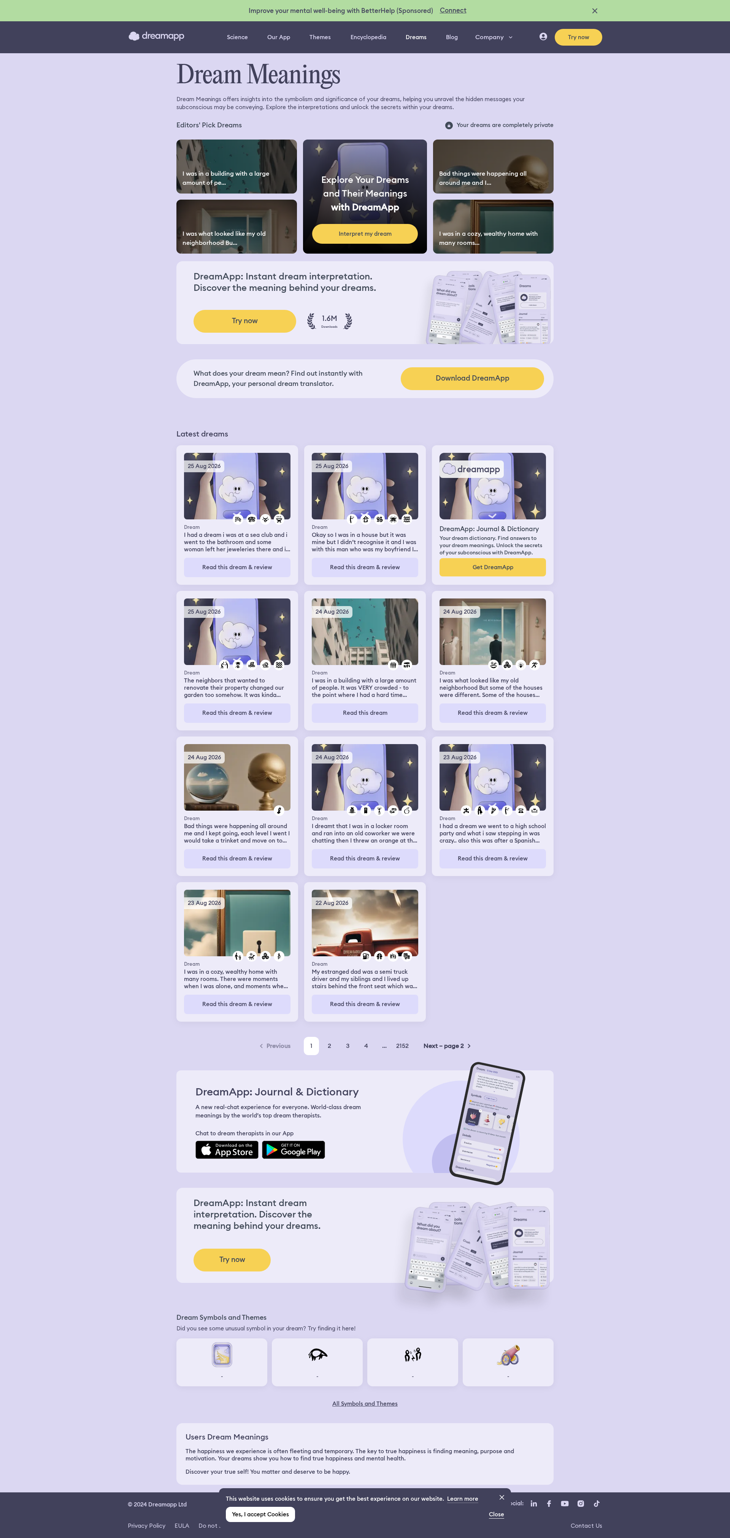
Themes (320, 37)
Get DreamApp (493, 567)
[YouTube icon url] (564, 1503)
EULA (182, 1525)
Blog (452, 37)
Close (496, 1514)
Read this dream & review (237, 567)
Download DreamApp (472, 378)
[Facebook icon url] (548, 1503)
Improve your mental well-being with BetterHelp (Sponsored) (341, 10)
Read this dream (365, 713)
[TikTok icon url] (596, 1503)
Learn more (462, 1499)
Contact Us (586, 1525)
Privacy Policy (146, 1525)
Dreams (416, 37)
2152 (402, 1046)
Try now (578, 37)
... (384, 1046)
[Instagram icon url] (580, 1503)
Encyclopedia (368, 37)
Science (237, 37)
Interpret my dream (365, 234)
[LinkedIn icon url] (534, 1503)
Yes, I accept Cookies (260, 1514)
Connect (453, 10)
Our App (278, 37)
